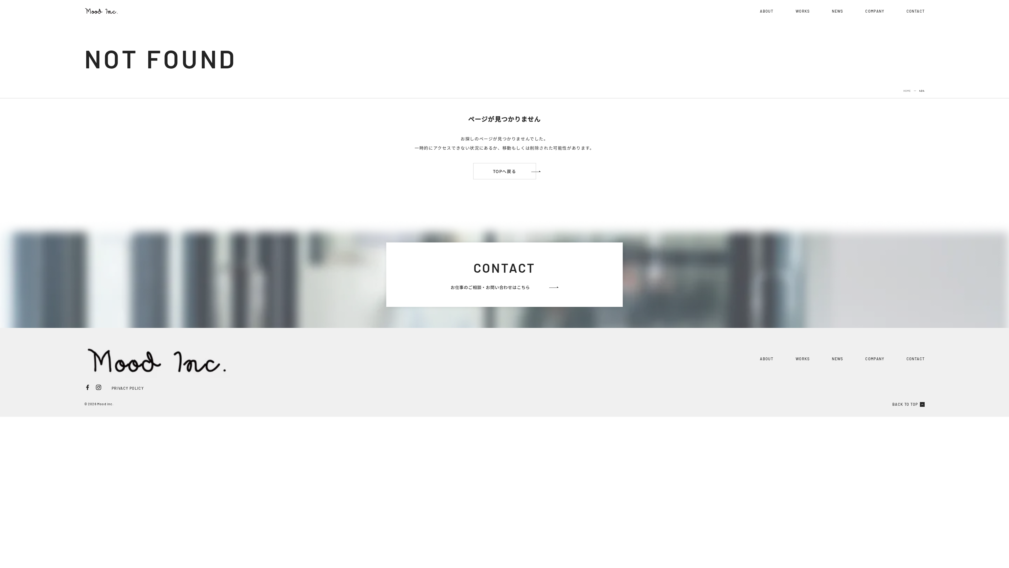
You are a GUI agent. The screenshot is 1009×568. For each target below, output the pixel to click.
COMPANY (874, 11)
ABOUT (766, 11)
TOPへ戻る (504, 171)
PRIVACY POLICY (128, 388)
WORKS (803, 11)
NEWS (837, 11)
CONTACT (916, 11)
